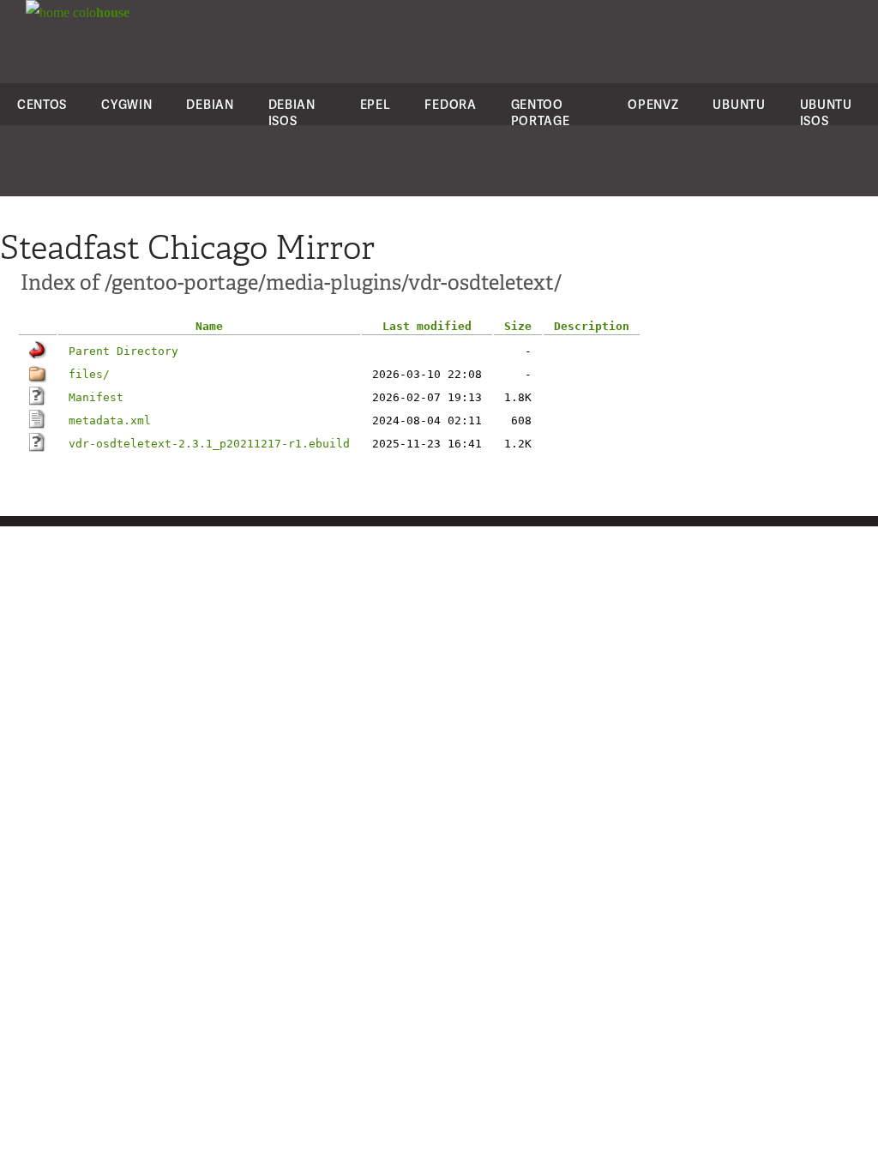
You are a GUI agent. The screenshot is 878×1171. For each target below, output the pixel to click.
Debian (209, 104)
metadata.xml (110, 420)
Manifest (96, 397)
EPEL (375, 104)
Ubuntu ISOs (826, 112)
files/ (89, 374)
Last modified (427, 326)
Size (518, 326)
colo (99, 12)
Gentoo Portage (540, 112)
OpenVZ (653, 104)
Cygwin (126, 104)
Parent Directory (123, 351)
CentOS (42, 104)
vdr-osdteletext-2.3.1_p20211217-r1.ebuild (209, 443)
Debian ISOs (292, 112)
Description (591, 326)
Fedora (450, 104)
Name (209, 326)
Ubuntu (739, 104)
